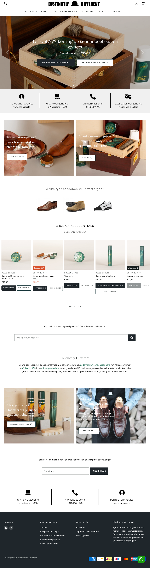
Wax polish (69, 276)
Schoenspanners (65, 11)
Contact (43, 527)
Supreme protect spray (106, 276)
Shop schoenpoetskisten (56, 63)
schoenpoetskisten (50, 368)
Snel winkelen (24, 288)
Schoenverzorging (36, 11)
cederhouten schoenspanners (95, 364)
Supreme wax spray (135, 276)
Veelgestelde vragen (49, 531)
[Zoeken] (132, 337)
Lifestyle (119, 11)
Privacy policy (82, 535)
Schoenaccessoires (94, 11)
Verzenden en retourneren (52, 535)
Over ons (80, 527)
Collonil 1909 (28, 368)
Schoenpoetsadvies (49, 543)
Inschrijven (99, 471)
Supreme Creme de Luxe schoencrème (12, 277)
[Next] (142, 52)
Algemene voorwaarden (87, 531)
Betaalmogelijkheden (50, 539)
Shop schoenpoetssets (95, 63)
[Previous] (8, 52)
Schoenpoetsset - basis (43, 276)
